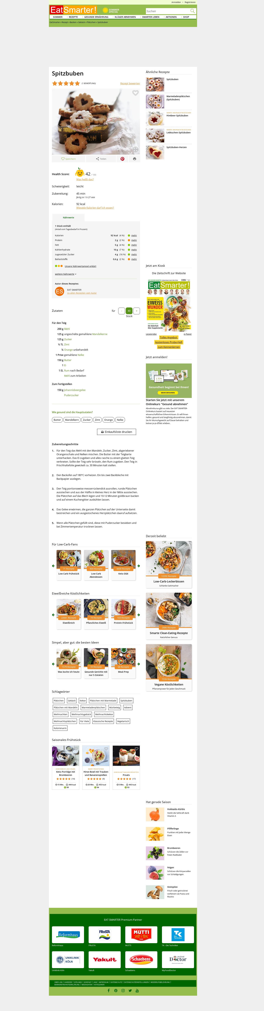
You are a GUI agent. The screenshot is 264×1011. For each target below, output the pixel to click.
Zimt (66, 344)
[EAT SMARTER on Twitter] (130, 990)
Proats (126, 775)
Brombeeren (173, 848)
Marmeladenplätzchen (93, 707)
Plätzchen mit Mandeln (65, 707)
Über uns (58, 982)
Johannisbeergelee (75, 390)
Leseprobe (151, 334)
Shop (186, 16)
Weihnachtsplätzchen (65, 721)
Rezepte (73, 16)
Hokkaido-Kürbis (176, 809)
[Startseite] (73, 9)
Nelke (81, 355)
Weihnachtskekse (104, 714)
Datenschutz (116, 982)
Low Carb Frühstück (68, 573)
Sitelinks (78, 982)
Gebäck (71, 700)
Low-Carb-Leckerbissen (169, 581)
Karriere (68, 982)
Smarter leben (150, 16)
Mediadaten (87, 984)
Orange (68, 349)
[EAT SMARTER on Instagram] (123, 990)
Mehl (67, 329)
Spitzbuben (126, 700)
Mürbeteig (114, 707)
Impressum (103, 982)
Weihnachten (60, 714)
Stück (129, 316)
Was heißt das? (85, 179)
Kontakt (88, 982)
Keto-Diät (123, 573)
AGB (95, 982)
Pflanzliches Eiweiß (96, 622)
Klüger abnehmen (125, 16)
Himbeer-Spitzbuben (177, 115)
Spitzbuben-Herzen (177, 147)
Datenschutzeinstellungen (136, 982)
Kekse (83, 700)
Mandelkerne (99, 334)
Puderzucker (71, 395)
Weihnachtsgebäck (81, 714)
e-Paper (188, 334)
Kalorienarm (60, 728)
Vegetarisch (123, 721)
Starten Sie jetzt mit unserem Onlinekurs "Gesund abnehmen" (167, 402)
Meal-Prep (123, 671)
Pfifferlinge (173, 828)
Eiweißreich (69, 622)
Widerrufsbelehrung (160, 982)
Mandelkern (72, 420)
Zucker (68, 339)
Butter (68, 360)
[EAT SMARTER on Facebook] (108, 990)
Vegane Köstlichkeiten (168, 684)
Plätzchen (59, 700)
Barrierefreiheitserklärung (67, 984)
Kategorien (99, 984)
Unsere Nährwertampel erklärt (80, 266)
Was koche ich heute (68, 671)
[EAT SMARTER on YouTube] (137, 990)
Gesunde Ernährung (96, 16)
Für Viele (84, 721)
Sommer (57, 16)
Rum (67, 370)
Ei (65, 365)
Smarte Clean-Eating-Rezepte (169, 633)
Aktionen (171, 16)
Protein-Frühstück (123, 622)
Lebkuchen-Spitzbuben (179, 132)
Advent (127, 707)
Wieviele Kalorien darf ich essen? (95, 207)
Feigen (170, 867)
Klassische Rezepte (103, 721)
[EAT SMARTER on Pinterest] (116, 990)
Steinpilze (172, 886)
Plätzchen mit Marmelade (103, 700)
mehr (134, 235)
